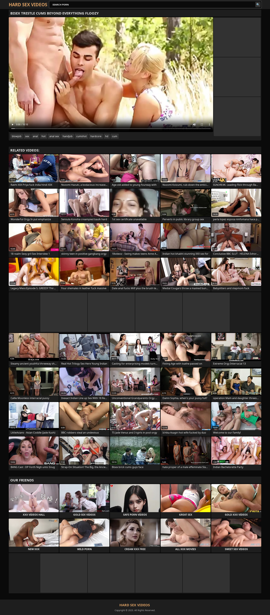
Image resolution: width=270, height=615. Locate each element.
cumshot (81, 136)
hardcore (95, 136)
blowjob (16, 136)
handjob (67, 136)
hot (44, 136)
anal (35, 136)
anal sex (54, 136)
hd (106, 136)
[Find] (258, 4)
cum (114, 136)
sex (27, 136)
